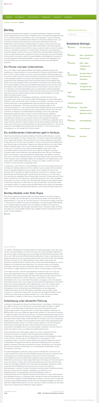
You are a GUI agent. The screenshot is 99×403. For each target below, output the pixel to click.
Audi (10, 392)
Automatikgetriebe (85, 121)
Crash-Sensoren (85, 128)
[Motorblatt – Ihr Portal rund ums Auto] (18, 7)
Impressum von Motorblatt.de (86, 400)
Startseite (6, 22)
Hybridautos (68, 17)
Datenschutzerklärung (70, 400)
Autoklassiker (46, 17)
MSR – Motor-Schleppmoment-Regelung (85, 66)
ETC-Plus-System (85, 47)
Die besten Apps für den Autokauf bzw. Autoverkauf (86, 76)
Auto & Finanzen (33, 17)
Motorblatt (9, 17)
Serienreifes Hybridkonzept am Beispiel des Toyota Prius (80, 111)
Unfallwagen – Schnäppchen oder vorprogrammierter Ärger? (80, 88)
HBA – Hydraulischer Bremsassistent (86, 56)
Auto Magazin (19, 17)
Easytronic (83, 136)
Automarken (57, 17)
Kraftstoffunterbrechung (75, 103)
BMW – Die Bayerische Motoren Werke (51, 392)
